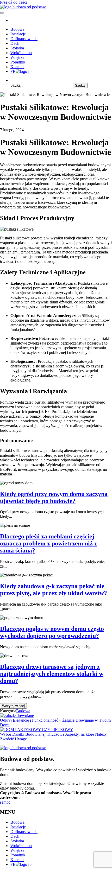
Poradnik (17, 62)
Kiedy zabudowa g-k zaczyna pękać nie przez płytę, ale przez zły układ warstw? (53, 589)
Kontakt (17, 67)
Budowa (17, 29)
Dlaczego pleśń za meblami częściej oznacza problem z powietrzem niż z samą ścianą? (48, 543)
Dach (14, 43)
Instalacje (18, 34)
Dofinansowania (24, 38)
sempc (5, 802)
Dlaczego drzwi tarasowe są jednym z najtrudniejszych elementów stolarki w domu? (51, 673)
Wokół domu (21, 52)
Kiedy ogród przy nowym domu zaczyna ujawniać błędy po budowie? (54, 497)
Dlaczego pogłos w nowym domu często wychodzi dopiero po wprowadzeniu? (52, 632)
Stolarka (17, 48)
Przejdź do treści (13, 2)
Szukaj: (16, 85)
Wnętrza (17, 57)
